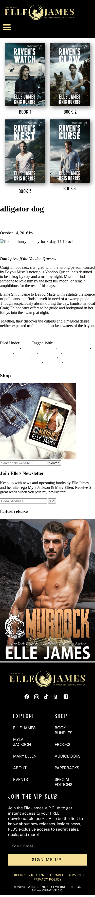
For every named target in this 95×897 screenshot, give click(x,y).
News (26, 343)
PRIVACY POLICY (48, 879)
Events (20, 779)
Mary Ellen (24, 756)
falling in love (26, 352)
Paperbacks (67, 767)
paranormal (53, 361)
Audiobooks (67, 756)
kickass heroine (44, 356)
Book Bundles (63, 730)
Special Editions (63, 782)
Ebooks (62, 744)
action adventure (67, 343)
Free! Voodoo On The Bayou (37, 222)
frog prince (71, 352)
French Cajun (50, 352)
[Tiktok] (46, 697)
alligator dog (10, 347)
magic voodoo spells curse (21, 361)
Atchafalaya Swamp (74, 347)
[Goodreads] (65, 697)
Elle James (24, 727)
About (20, 767)
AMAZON (47, 250)
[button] (6, 27)
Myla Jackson (22, 742)
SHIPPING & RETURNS (29, 875)
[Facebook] (27, 697)
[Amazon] (56, 697)
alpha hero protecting (39, 347)
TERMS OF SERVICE (66, 875)
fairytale (6, 352)
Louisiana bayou (72, 356)
